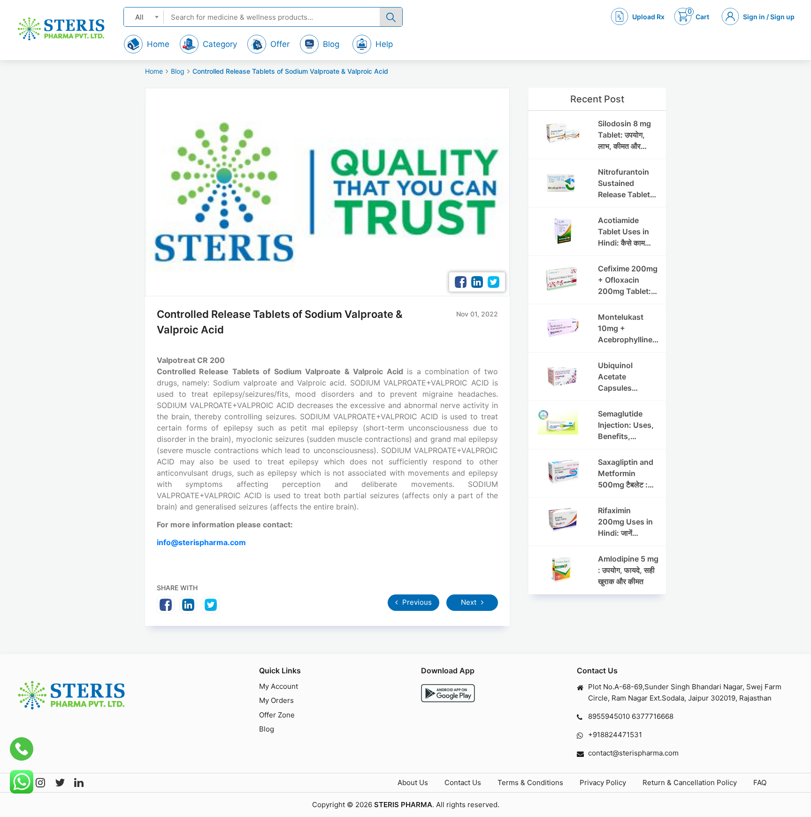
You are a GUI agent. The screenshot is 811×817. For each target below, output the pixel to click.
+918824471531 (615, 734)
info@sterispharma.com (201, 542)
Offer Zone (277, 714)
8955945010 (609, 716)
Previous (416, 602)
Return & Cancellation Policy (690, 782)
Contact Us (462, 782)
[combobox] (144, 17)
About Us (413, 782)
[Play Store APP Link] (448, 693)
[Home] (61, 29)
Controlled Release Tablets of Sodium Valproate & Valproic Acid (290, 71)
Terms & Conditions (530, 782)
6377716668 (652, 716)
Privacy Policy (603, 782)
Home (154, 71)
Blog (177, 71)
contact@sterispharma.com (633, 752)
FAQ (759, 782)
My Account (278, 686)
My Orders (276, 700)
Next (469, 602)
